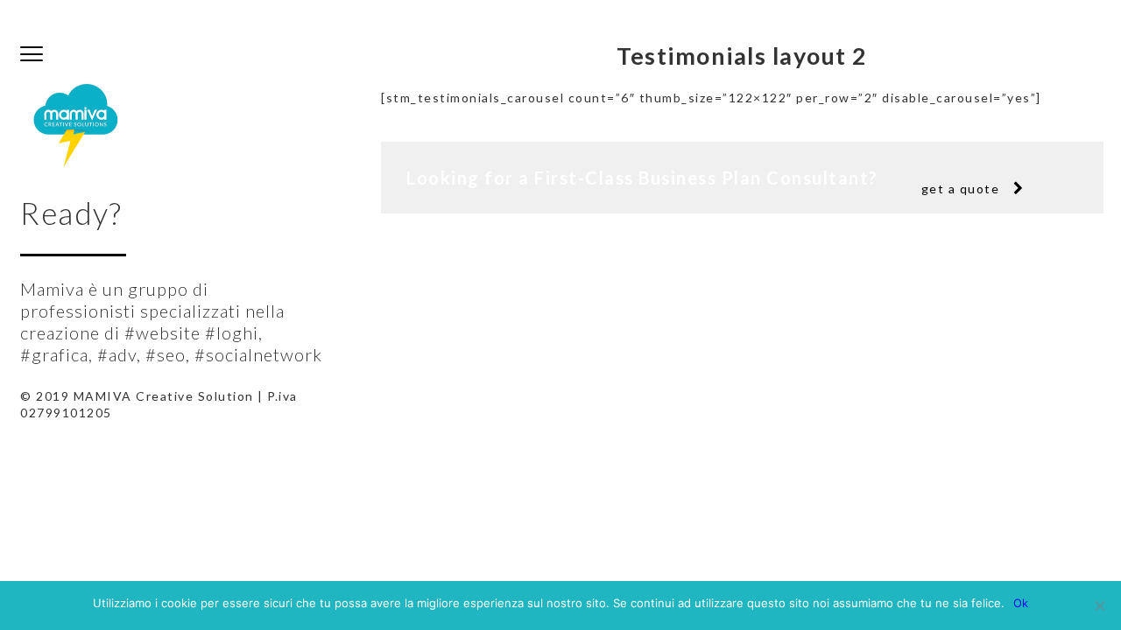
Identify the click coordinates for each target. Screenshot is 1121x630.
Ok (1020, 603)
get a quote (960, 188)
